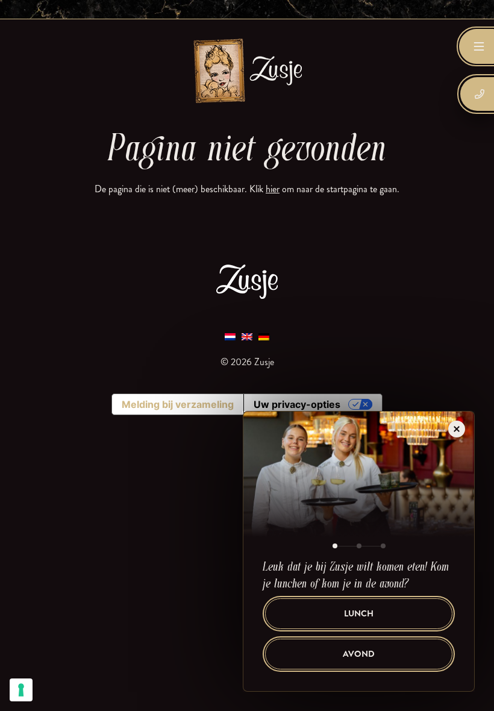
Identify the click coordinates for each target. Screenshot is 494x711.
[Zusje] (247, 70)
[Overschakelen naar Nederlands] (230, 336)
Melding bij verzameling (178, 404)
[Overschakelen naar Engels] (247, 336)
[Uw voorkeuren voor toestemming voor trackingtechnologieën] (21, 689)
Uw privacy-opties (297, 404)
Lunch (359, 613)
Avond (359, 654)
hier (273, 189)
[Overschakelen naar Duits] (263, 336)
